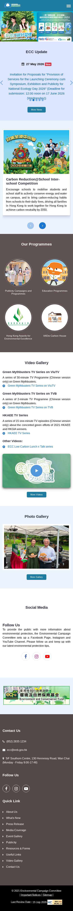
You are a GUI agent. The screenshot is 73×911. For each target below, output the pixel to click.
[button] (68, 6)
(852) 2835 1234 (16, 741)
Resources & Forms (18, 848)
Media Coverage (16, 830)
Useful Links (13, 854)
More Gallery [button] (36, 577)
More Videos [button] (36, 494)
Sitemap (47, 894)
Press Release (15, 824)
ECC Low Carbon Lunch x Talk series (30, 446)
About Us (11, 811)
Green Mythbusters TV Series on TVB (30, 407)
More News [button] (36, 109)
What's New (13, 818)
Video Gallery (14, 860)
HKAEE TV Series (19, 433)
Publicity (11, 842)
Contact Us (13, 866)
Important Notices (31, 894)
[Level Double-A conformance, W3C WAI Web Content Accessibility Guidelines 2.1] (54, 902)
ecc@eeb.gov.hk (17, 749)
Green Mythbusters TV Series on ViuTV (31, 385)
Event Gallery (14, 836)
